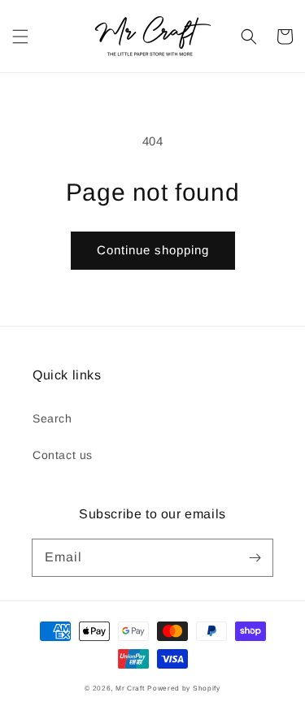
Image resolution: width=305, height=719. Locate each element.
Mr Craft (130, 688)
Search (52, 418)
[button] (20, 36)
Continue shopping (153, 250)
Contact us (63, 454)
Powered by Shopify (183, 688)
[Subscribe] (254, 557)
